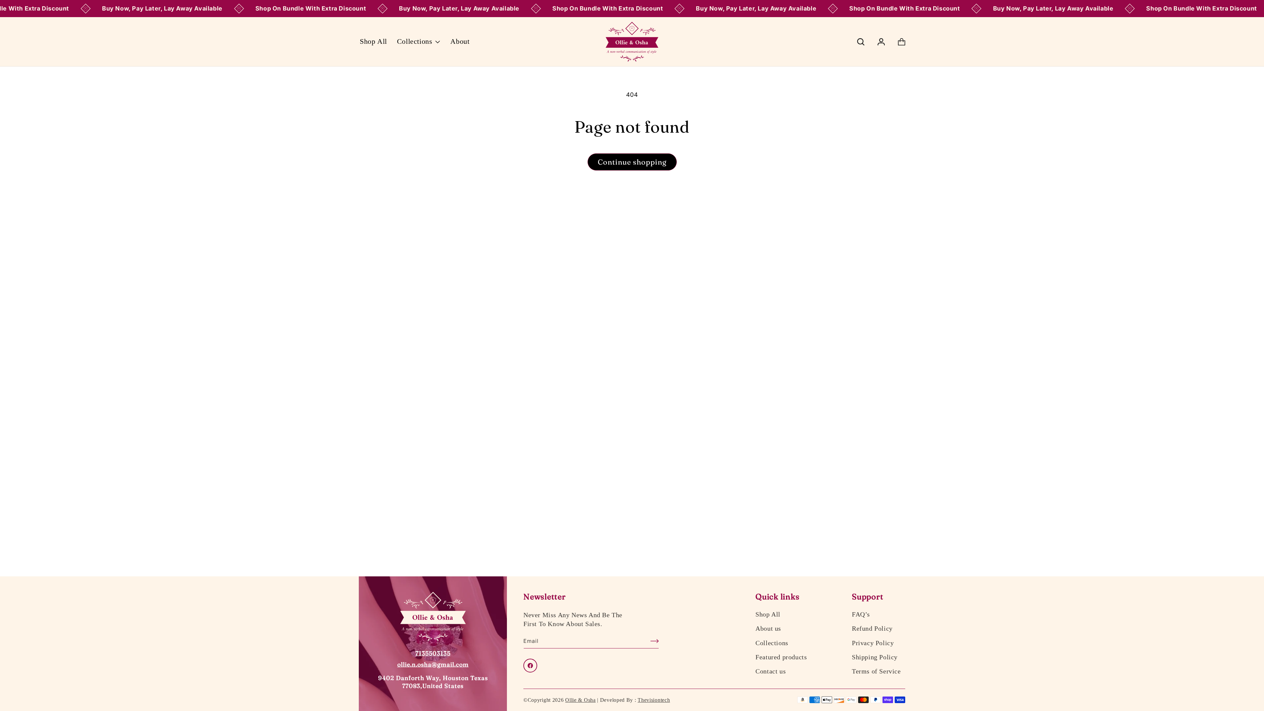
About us (768, 628)
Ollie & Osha (580, 700)
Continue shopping (632, 162)
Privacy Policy (873, 643)
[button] (419, 41)
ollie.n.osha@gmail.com (433, 664)
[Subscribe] (651, 641)
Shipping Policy (875, 657)
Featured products (781, 657)
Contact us (770, 671)
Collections (771, 643)
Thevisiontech (654, 700)
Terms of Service (876, 671)
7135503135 (433, 653)
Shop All (767, 614)
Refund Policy (872, 628)
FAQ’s (861, 614)
